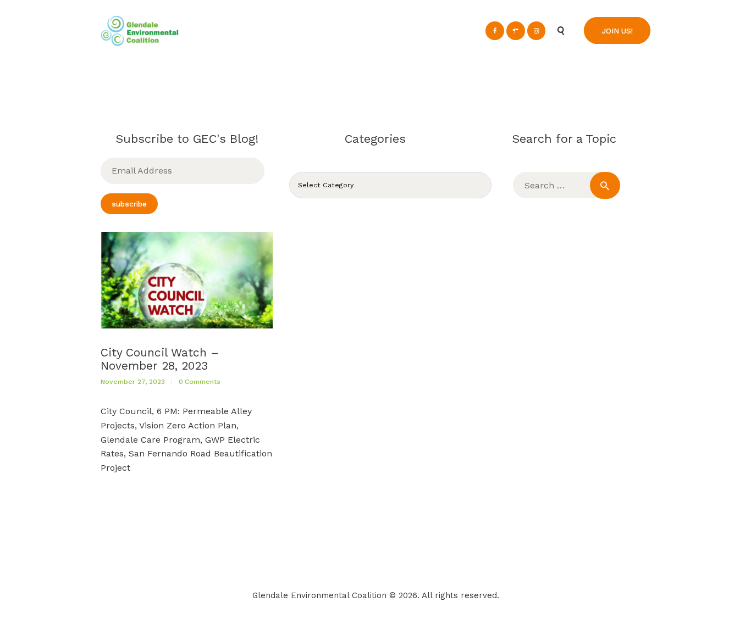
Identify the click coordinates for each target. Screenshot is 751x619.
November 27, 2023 (133, 382)
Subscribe (129, 203)
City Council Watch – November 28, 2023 (160, 358)
